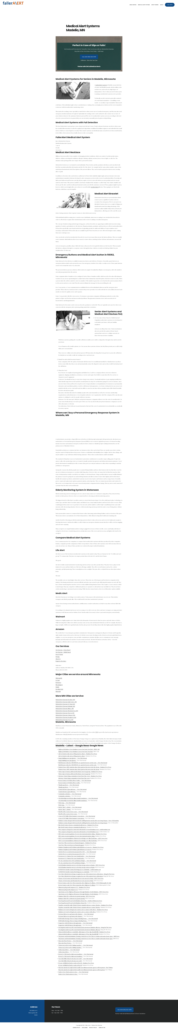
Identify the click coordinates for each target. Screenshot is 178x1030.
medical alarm (95, 187)
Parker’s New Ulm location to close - (68, 974)
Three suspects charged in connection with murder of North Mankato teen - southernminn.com (84, 829)
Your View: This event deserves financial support (71, 845)
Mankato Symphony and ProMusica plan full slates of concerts (75, 849)
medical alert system (101, 85)
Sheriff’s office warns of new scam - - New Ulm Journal (73, 811)
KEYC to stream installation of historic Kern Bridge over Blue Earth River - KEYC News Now (82, 838)
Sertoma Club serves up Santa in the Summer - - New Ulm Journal (75, 914)
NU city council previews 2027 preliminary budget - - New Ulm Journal (77, 860)
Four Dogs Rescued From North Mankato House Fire (72, 903)
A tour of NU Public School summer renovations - (71, 818)
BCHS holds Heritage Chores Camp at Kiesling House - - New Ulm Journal (78, 918)
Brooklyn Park (59, 689)
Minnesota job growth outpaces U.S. (68, 889)
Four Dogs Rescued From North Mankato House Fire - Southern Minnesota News (80, 900)
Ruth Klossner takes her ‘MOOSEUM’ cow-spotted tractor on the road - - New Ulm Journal (82, 762)
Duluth (57, 687)
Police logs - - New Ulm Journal (66, 802)
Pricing (57, 656)
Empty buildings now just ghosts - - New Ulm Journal (72, 758)
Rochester (58, 682)
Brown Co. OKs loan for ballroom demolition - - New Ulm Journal (75, 954)
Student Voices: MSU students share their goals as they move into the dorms (78, 769)
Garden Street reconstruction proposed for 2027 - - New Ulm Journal (77, 851)
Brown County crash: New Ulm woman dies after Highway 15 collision (76, 885)
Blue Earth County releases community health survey (72, 827)
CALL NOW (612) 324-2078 (89, 57)
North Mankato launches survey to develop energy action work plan (76, 867)
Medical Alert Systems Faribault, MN (65, 706)
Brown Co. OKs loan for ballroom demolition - (70, 956)
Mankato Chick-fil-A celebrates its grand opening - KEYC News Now (76, 896)
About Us (58, 659)
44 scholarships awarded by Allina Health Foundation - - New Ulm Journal (78, 798)
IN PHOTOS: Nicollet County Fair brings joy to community (73, 871)
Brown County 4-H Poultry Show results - (69, 782)
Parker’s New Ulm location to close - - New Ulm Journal (73, 972)
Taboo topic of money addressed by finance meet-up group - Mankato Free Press (80, 771)
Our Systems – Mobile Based (63, 652)
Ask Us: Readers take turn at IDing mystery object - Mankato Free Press (77, 753)
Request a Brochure (61, 661)
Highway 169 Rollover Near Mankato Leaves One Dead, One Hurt (75, 751)
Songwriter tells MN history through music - (70, 925)
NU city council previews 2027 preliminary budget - (72, 863)
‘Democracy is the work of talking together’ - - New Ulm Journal (75, 945)
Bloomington (59, 684)
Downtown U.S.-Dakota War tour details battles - (71, 858)
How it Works (59, 654)
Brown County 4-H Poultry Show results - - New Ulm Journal (74, 780)
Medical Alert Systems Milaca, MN (65, 708)
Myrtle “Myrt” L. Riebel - (64, 809)
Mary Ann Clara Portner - (65, 943)
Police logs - (61, 805)
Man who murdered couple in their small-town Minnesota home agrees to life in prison (81, 969)
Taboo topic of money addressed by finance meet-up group (74, 774)
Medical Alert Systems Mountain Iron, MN (67, 710)
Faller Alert (13, 3)
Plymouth (58, 691)
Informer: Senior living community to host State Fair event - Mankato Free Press (80, 776)
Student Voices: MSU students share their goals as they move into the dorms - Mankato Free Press (84, 767)
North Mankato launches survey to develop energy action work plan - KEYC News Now (81, 865)
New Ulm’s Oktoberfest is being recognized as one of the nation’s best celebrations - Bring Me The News (86, 874)
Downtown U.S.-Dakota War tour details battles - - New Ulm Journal (76, 856)
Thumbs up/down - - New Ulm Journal (68, 785)
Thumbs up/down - (63, 787)
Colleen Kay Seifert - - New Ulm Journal (69, 949)
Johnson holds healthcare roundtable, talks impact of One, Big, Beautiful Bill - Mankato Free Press (84, 932)
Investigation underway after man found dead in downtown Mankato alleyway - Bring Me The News (85, 927)
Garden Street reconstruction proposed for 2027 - (72, 854)
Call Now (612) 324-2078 (124, 1009)
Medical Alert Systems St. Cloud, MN (65, 704)
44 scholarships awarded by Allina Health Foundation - (72, 800)
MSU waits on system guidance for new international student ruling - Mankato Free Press (82, 834)
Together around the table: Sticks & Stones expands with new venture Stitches (79, 907)
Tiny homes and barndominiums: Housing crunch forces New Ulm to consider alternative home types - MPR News (88, 936)
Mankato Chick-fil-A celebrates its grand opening (71, 898)
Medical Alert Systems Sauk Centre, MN (66, 702)
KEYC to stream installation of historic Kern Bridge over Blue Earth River (77, 840)
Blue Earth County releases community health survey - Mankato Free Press (78, 825)
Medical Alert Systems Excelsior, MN (65, 699)
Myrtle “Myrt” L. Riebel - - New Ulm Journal (69, 807)
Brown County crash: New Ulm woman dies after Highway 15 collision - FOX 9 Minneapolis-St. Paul (84, 883)
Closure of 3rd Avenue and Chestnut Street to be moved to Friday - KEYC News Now (80, 878)
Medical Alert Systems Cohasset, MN (65, 715)
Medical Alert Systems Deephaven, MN (66, 717)
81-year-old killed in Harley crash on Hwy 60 (70, 965)
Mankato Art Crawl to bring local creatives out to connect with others (77, 912)
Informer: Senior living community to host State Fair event (74, 778)
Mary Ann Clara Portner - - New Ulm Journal (70, 940)
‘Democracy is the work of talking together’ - (70, 947)
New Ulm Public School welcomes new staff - (70, 961)
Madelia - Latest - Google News (72, 745)
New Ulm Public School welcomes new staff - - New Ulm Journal (75, 958)
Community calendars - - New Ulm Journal (69, 794)
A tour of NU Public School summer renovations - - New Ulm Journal (76, 816)
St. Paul (58, 680)
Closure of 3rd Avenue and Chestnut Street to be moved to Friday (75, 880)
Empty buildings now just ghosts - (67, 760)
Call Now (169, 4)
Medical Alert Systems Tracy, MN (64, 719)
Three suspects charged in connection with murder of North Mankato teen (78, 831)
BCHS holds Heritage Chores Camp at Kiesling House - (72, 920)
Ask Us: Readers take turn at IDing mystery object (71, 756)
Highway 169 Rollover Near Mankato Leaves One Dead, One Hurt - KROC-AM (78, 749)
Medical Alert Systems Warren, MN (65, 713)
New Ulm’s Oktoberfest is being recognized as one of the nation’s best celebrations (80, 876)
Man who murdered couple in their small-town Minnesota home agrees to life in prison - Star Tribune (85, 967)
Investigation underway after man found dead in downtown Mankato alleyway (79, 929)
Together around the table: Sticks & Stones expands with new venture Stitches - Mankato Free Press (85, 905)
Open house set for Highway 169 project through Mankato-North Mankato (78, 894)
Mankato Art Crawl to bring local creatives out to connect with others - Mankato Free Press (83, 909)
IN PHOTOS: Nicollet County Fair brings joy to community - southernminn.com (79, 869)
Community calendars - (64, 796)
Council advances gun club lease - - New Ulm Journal (72, 789)
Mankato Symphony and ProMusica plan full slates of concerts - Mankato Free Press (80, 847)
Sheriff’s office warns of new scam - (68, 814)
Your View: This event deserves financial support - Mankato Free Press (77, 843)
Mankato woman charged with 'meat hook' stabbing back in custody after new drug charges (82, 822)
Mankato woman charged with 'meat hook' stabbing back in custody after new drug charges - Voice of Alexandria (88, 820)
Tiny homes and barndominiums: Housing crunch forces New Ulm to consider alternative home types (85, 938)
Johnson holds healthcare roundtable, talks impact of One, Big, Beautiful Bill (78, 934)
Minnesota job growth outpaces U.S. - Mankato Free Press (74, 887)
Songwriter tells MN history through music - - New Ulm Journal (75, 923)
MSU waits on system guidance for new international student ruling (76, 836)
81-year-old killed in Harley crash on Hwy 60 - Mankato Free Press (76, 963)
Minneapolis (59, 678)
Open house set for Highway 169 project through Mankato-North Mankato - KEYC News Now (83, 892)
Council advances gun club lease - (67, 791)
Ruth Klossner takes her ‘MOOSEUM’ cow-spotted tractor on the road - (77, 765)
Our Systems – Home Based (63, 650)
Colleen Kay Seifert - (63, 952)
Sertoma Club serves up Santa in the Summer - (70, 916)
